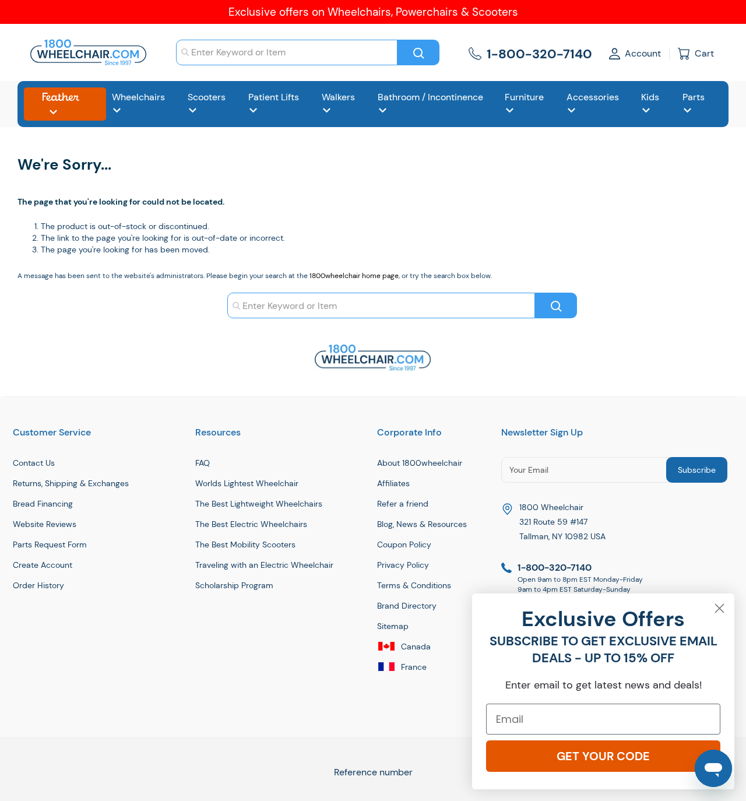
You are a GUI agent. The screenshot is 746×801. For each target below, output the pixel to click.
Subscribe (697, 470)
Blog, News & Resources (422, 524)
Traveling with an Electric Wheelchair (264, 565)
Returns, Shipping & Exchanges (71, 483)
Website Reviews (44, 524)
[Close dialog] (719, 608)
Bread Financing (43, 503)
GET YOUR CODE (603, 756)
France (413, 667)
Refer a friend (402, 503)
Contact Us (34, 463)
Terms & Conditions (414, 585)
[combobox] (286, 52)
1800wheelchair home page (354, 275)
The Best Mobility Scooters (245, 544)
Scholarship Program (234, 585)
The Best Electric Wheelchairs (251, 524)
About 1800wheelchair (419, 463)
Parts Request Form (50, 544)
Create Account (42, 565)
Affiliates (393, 483)
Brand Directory (407, 605)
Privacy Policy (403, 565)
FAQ (202, 463)
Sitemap (393, 626)
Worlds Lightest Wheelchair (246, 483)
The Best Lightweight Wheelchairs (258, 503)
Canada (415, 646)
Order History (38, 585)
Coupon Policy (404, 544)
